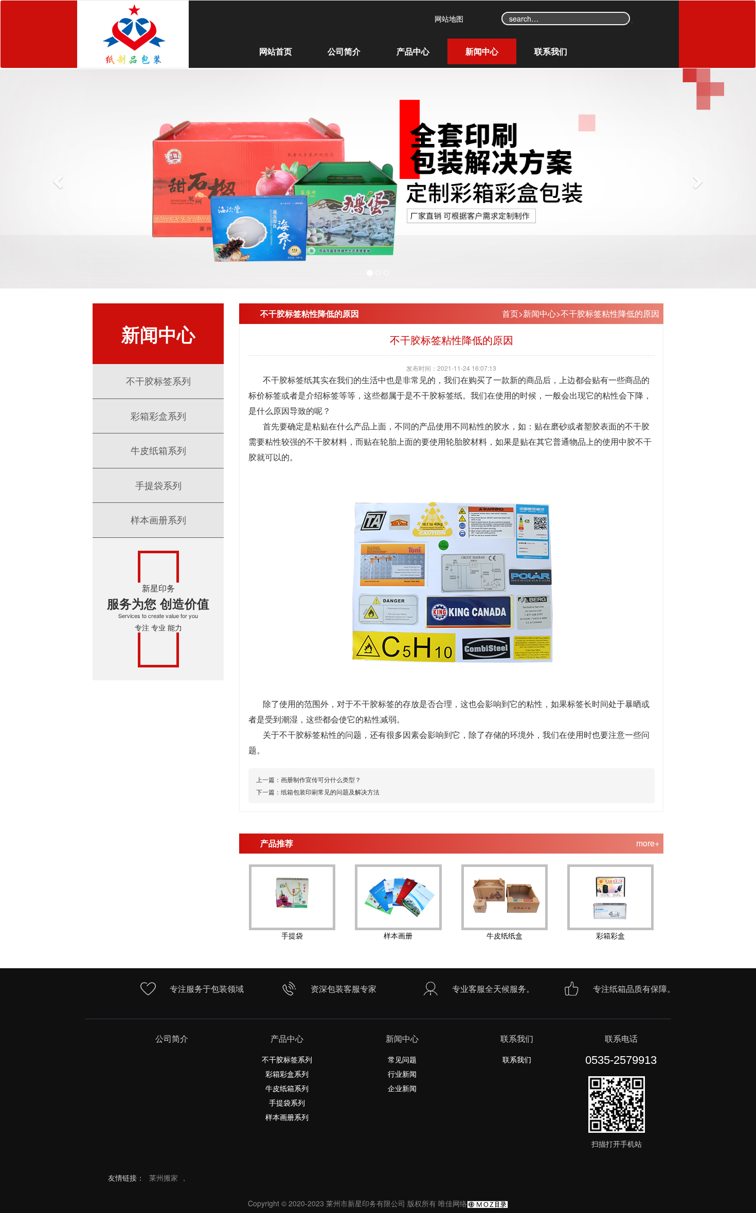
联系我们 (550, 51)
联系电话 (621, 1038)
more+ (647, 843)
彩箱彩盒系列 (158, 415)
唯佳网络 (452, 1203)
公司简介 (344, 51)
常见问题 (402, 1059)
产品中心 (413, 51)
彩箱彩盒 (610, 935)
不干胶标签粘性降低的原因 (610, 313)
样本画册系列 (158, 519)
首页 (510, 313)
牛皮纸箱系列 (158, 450)
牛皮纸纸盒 (505, 935)
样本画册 (398, 935)
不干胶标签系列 (158, 380)
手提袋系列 (158, 485)
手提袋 (292, 935)
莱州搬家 (163, 1177)
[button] (57, 178)
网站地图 (449, 18)
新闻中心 (481, 51)
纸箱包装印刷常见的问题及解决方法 (330, 791)
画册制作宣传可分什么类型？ (321, 779)
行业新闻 (402, 1074)
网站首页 (275, 51)
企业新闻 (402, 1088)
